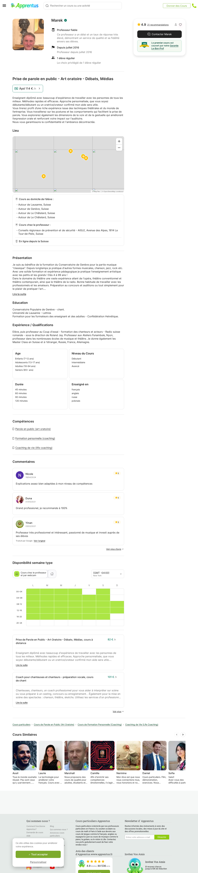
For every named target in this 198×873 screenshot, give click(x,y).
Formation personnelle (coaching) (35, 438)
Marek (57, 20)
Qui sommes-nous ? (59, 829)
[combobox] (83, 5)
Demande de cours (34, 832)
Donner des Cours (177, 6)
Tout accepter (39, 854)
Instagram (37, 867)
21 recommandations (158, 24)
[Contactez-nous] (194, 5)
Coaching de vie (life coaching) (33, 447)
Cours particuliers (21, 724)
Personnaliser (38, 862)
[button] (180, 25)
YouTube (60, 867)
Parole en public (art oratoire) (33, 428)
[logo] (26, 5)
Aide (28, 836)
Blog (52, 826)
